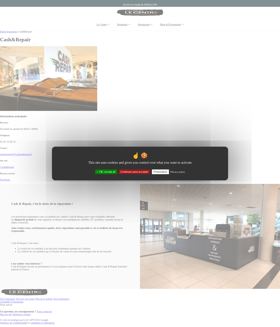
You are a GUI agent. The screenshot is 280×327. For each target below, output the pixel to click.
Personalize (160, 171)
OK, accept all (107, 171)
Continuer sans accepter (134, 171)
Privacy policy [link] (177, 172)
